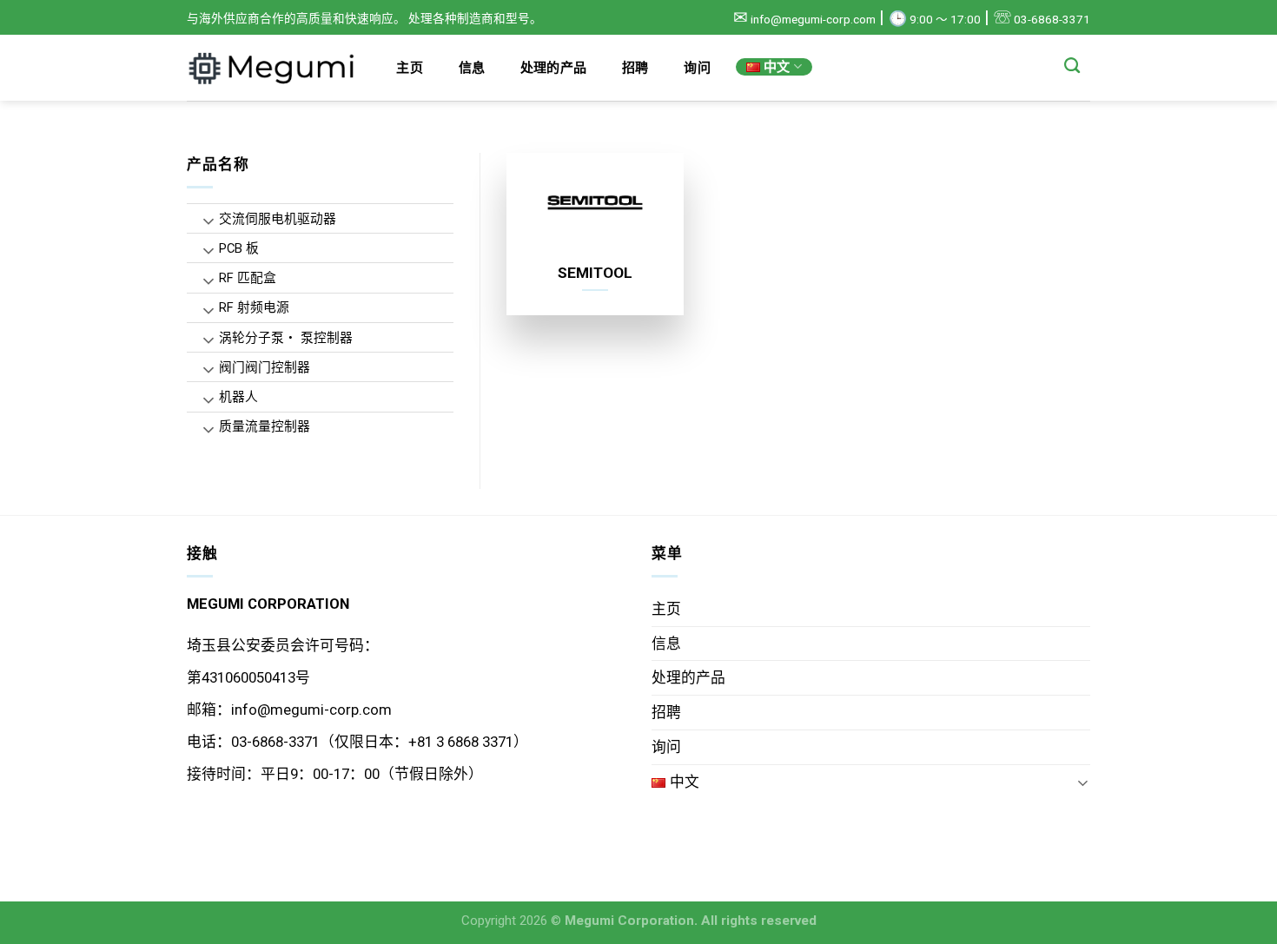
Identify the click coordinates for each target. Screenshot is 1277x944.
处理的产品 (553, 68)
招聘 (635, 68)
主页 (409, 68)
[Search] (1072, 66)
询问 (697, 68)
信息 (472, 68)
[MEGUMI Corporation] (274, 68)
